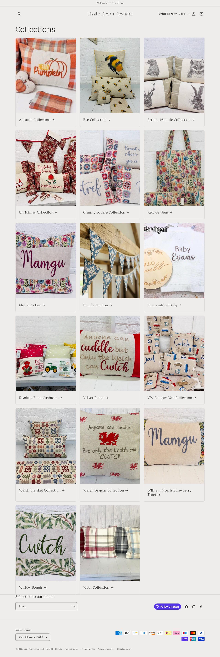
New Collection (95, 305)
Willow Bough (30, 587)
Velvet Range (93, 398)
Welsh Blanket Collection (40, 490)
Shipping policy (124, 649)
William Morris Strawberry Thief (169, 492)
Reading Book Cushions (38, 398)
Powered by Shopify (52, 649)
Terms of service (106, 649)
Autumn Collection (34, 120)
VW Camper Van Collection (169, 398)
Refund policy (71, 649)
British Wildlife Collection (169, 120)
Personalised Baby (162, 305)
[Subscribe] (73, 606)
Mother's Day (30, 305)
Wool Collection (96, 587)
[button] (19, 14)
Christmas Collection (36, 212)
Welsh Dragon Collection (103, 490)
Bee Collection (95, 120)
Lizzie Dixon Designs (33, 649)
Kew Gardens (158, 212)
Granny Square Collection (104, 212)
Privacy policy (88, 649)
